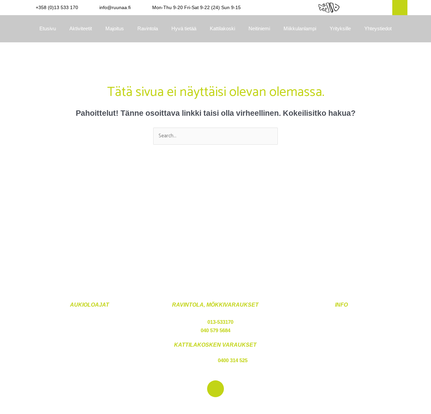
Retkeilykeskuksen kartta (341, 339)
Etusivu (47, 28)
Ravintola (147, 28)
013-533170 (220, 322)
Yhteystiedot (378, 28)
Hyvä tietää (183, 28)
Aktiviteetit (80, 28)
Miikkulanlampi (300, 28)
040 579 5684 (215, 330)
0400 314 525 (232, 360)
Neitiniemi (259, 28)
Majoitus (114, 28)
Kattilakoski (222, 28)
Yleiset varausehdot (341, 322)
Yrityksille (340, 28)
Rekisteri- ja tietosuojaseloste (341, 330)
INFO (341, 305)
